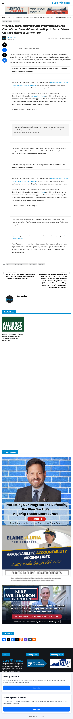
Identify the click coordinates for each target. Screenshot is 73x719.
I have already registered (36, 716)
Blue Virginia (12, 37)
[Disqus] (36, 371)
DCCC (25, 264)
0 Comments (63, 38)
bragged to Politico (38, 96)
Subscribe (36, 688)
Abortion (16, 21)
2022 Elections (7, 21)
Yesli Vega (41, 264)
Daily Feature (18, 264)
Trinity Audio (28, 48)
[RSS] (34, 639)
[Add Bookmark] (4, 68)
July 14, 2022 (11, 39)
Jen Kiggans (32, 264)
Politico (42, 192)
